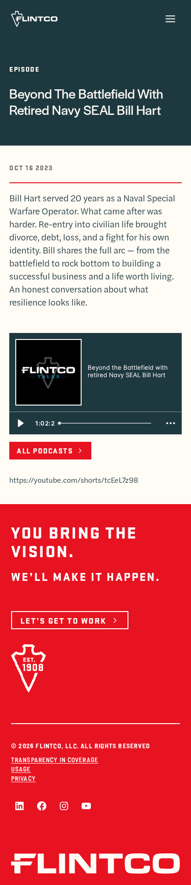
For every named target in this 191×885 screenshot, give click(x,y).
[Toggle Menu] (170, 18)
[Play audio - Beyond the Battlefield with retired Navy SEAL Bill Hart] (97, 390)
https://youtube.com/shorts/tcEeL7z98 (73, 479)
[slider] (108, 423)
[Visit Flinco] (34, 19)
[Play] (20, 423)
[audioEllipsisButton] (170, 423)
